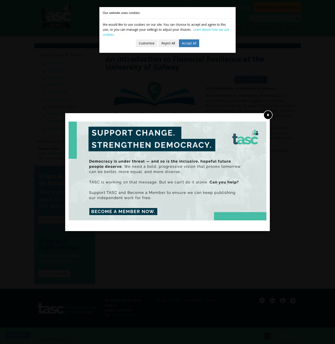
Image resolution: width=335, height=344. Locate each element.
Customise (147, 43)
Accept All (189, 43)
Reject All (168, 43)
